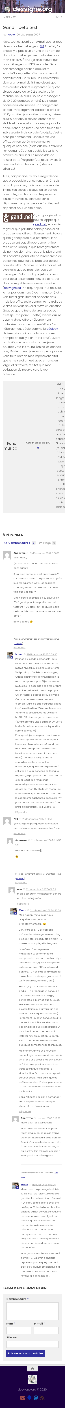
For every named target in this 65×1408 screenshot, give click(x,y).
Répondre (19, 647)
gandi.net (39, 224)
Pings (49, 543)
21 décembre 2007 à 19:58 (46, 840)
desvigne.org (32, 8)
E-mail (39, 1323)
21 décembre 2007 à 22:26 (45, 910)
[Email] (22, 1397)
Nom (10, 1323)
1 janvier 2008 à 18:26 (44, 1184)
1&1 (42, 46)
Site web (12, 1337)
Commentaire (17, 1299)
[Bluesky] (29, 1397)
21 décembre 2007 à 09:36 (42, 654)
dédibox (52, 329)
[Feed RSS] (42, 1397)
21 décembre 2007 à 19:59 (41, 889)
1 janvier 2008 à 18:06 (48, 1118)
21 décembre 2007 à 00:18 (44, 553)
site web (18, 643)
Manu (11, 34)
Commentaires (21, 543)
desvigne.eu (12, 288)
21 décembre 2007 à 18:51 (37, 819)
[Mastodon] (35, 1397)
